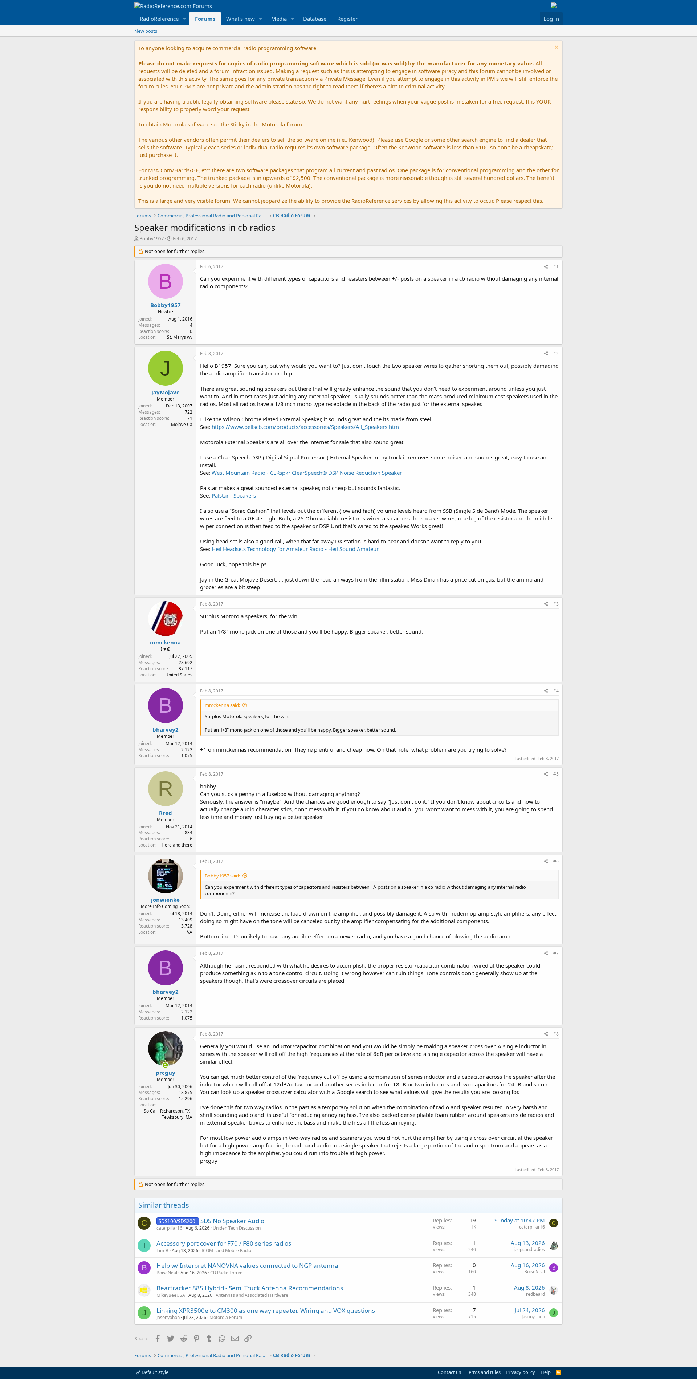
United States (178, 675)
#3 (556, 604)
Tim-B (162, 1250)
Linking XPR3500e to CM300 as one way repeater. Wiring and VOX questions (265, 1310)
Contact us (449, 1372)
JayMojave (165, 392)
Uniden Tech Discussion (237, 1228)
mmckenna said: (222, 705)
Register (347, 18)
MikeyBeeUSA (170, 1295)
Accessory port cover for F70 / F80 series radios (223, 1243)
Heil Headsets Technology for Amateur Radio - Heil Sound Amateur (295, 548)
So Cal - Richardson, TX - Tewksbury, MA (168, 1114)
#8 (556, 1034)
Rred (165, 812)
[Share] (546, 267)
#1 (556, 267)
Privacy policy (520, 1372)
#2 (556, 353)
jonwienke (165, 899)
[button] (184, 18)
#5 (556, 774)
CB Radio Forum (226, 1273)
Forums (205, 18)
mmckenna (165, 642)
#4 (556, 691)
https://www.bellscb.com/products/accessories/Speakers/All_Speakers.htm (305, 426)
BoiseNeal (166, 1273)
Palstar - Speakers (234, 495)
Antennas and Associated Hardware (252, 1295)
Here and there (177, 845)
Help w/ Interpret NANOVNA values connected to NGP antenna (247, 1265)
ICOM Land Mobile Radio (226, 1250)
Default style (154, 1372)
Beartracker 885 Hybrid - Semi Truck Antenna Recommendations (249, 1288)
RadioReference (159, 18)
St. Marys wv (179, 337)
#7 (556, 953)
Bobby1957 (151, 238)
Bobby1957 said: (222, 875)
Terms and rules (483, 1372)
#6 (556, 861)
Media (279, 18)
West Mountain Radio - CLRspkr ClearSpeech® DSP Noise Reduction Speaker (307, 472)
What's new (240, 18)
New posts (145, 31)
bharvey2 (165, 729)
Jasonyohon (168, 1317)
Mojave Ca (181, 424)
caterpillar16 (169, 1228)
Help (546, 1372)
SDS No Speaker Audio (232, 1221)
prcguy (165, 1072)
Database (314, 18)
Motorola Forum (225, 1317)
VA (189, 932)
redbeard (535, 1294)
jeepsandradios (529, 1249)
